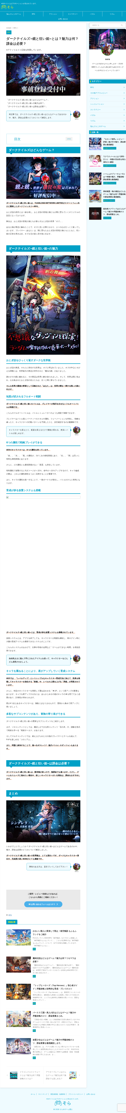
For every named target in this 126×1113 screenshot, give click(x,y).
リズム (112, 14)
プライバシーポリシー (75, 1094)
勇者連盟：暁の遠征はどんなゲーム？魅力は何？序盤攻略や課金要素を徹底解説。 (114, 194)
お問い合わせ (63, 19)
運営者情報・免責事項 (57, 1094)
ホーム (33, 1094)
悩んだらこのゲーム (14, 14)
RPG (33, 14)
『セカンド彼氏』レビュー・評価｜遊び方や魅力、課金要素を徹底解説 (114, 142)
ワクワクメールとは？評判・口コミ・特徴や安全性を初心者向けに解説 (114, 159)
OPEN (69, 139)
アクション (53, 14)
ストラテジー (73, 14)
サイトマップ (42, 1094)
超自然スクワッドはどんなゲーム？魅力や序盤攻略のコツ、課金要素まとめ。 (114, 211)
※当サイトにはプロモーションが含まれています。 (63, 1099)
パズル (92, 14)
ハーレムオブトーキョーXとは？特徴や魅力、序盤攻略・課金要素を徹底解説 (114, 176)
